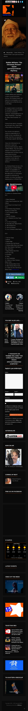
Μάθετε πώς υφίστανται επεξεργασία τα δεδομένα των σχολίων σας (13, 422)
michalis (9, 281)
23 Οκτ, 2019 (17, 281)
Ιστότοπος (7, 397)
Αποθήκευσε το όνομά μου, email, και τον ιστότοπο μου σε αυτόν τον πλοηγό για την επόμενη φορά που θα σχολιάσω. (14, 408)
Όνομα (7, 391)
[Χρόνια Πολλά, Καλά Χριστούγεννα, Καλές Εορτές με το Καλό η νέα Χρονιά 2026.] (7, 631)
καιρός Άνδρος (17, 543)
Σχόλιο (6, 372)
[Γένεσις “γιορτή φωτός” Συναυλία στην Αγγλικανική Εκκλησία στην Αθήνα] (7, 639)
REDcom (20, 705)
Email (16, 391)
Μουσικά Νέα (16, 283)
